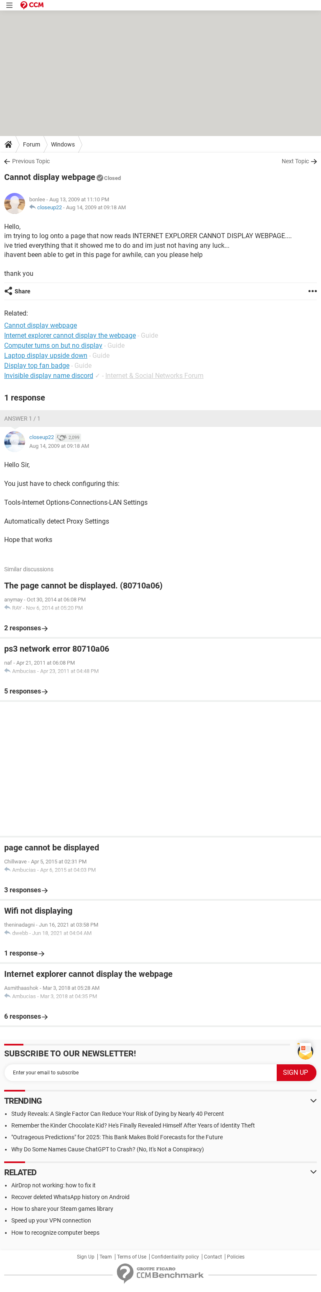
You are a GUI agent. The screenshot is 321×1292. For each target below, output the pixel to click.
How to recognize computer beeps (55, 1232)
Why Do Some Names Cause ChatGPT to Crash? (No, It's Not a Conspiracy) (107, 1149)
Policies (236, 1257)
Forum (31, 144)
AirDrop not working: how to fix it (53, 1185)
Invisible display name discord (48, 376)
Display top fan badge (36, 366)
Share (23, 291)
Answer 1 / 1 (22, 418)
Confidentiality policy (175, 1257)
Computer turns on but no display (53, 345)
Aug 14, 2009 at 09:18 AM (96, 207)
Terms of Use (131, 1257)
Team (105, 1257)
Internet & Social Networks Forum (154, 376)
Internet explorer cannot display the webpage (70, 335)
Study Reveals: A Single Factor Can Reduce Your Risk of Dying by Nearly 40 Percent (117, 1113)
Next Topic (295, 161)
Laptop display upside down (45, 356)
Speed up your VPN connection (51, 1220)
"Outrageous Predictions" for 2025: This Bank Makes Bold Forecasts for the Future (117, 1137)
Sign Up (85, 1257)
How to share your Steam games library (62, 1208)
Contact (213, 1257)
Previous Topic (31, 161)
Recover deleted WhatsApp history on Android (70, 1197)
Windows (63, 144)
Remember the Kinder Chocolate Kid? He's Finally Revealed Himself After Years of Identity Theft (133, 1125)
